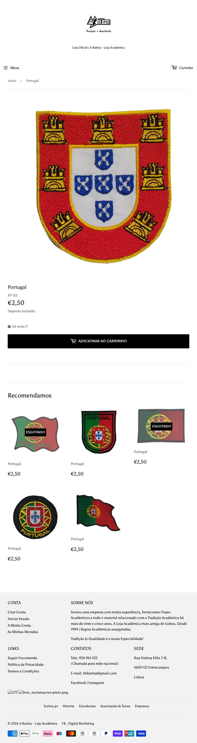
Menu (14, 68)
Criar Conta (17, 612)
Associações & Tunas (115, 706)
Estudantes (87, 706)
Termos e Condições (23, 671)
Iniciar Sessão (18, 619)
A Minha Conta (19, 625)
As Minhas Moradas (23, 632)
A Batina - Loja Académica (38, 723)
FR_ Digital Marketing (78, 723)
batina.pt (51, 706)
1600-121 (141, 667)
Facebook (78, 683)
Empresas (142, 706)
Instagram (96, 683)
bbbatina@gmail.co (98, 673)
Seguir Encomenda (22, 658)
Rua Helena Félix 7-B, (150, 658)
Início (12, 81)
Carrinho (186, 68)
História (68, 706)
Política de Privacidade (26, 664)
